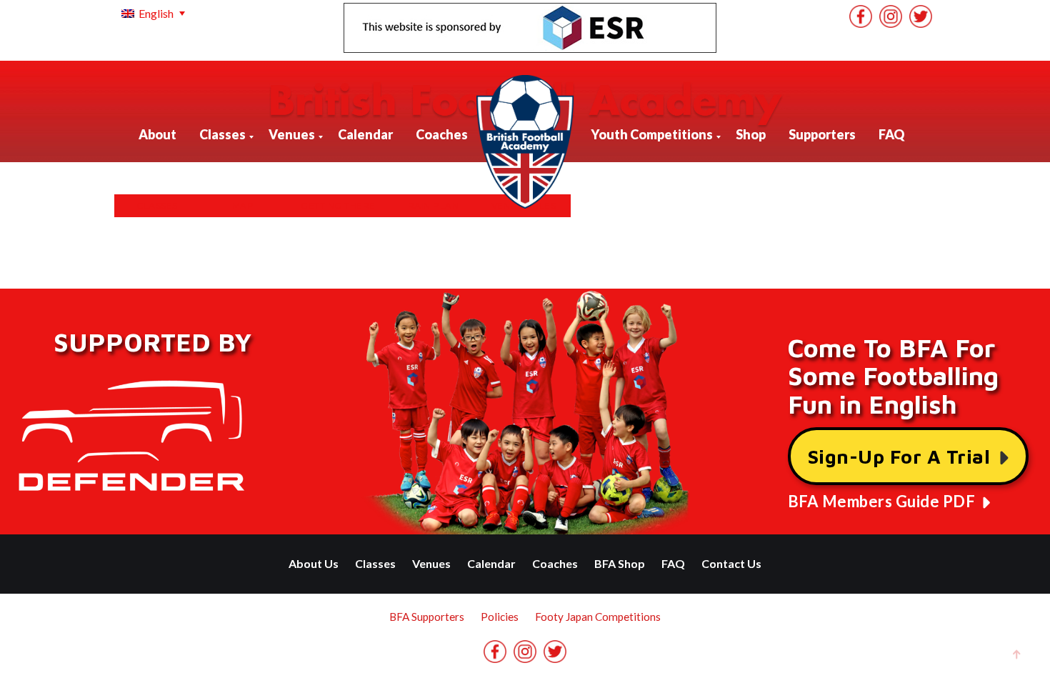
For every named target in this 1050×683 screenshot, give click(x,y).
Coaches (555, 563)
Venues (431, 563)
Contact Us (731, 563)
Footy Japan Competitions (598, 616)
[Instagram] (891, 16)
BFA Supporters (426, 616)
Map (243, 205)
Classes (157, 205)
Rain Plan (433, 205)
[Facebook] (861, 16)
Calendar (491, 563)
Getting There (338, 205)
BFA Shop (619, 563)
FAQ (673, 563)
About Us (314, 563)
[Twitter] (921, 16)
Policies (500, 616)
